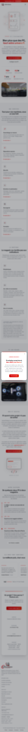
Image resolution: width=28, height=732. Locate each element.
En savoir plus (14, 375)
